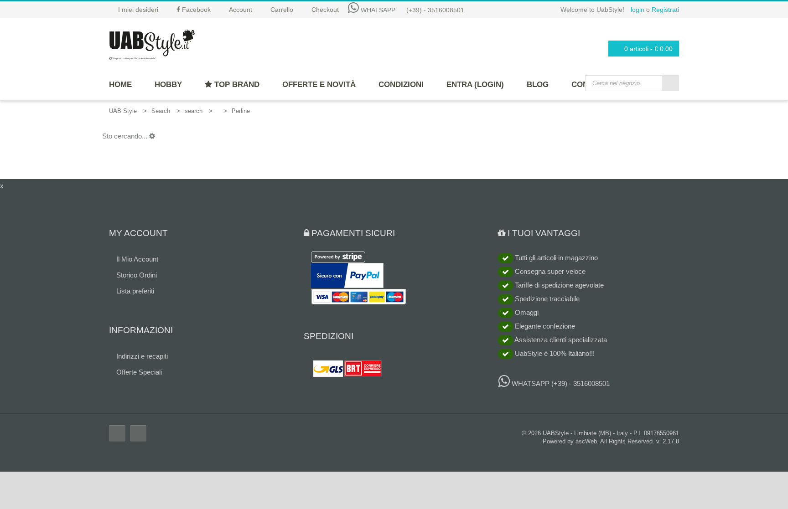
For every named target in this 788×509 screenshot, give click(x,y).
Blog (538, 84)
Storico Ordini (136, 275)
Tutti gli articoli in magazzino (555, 258)
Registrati (665, 9)
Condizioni (401, 84)
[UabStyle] (152, 43)
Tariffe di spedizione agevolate (558, 285)
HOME (120, 84)
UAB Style (123, 111)
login (637, 9)
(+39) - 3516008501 (435, 10)
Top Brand (235, 84)
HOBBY (168, 84)
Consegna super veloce (549, 271)
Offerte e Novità (319, 84)
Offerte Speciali (139, 372)
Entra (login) (475, 84)
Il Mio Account (137, 259)
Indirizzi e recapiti (142, 356)
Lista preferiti (135, 291)
